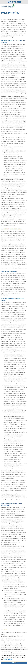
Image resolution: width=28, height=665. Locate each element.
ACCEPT (14, 662)
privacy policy (8, 659)
